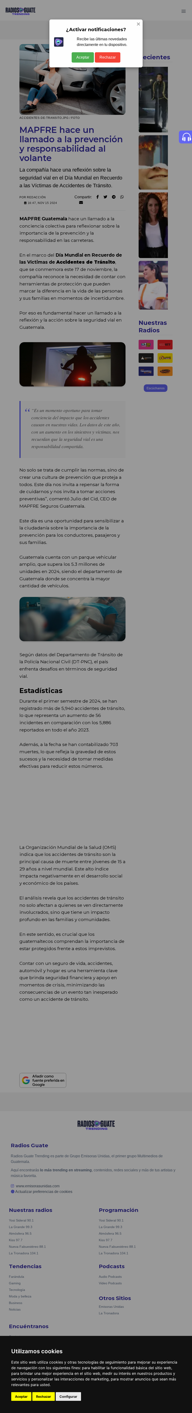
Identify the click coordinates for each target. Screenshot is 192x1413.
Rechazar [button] (43, 1396)
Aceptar (82, 57)
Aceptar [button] (21, 1396)
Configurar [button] (68, 1396)
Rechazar (108, 57)
